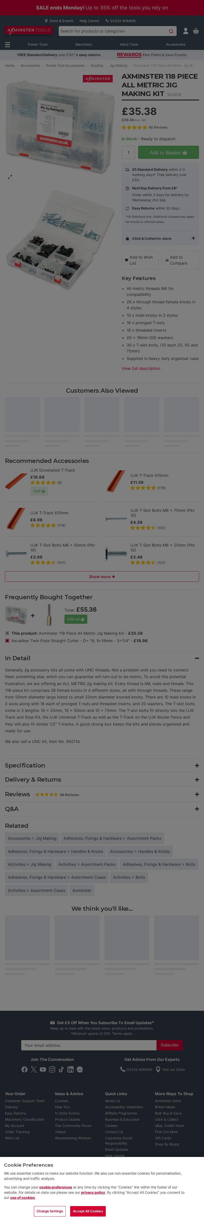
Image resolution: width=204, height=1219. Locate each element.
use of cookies (22, 1197)
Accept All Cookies (88, 1211)
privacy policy (93, 1192)
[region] (102, 1188)
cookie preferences (55, 1187)
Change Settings (50, 1211)
